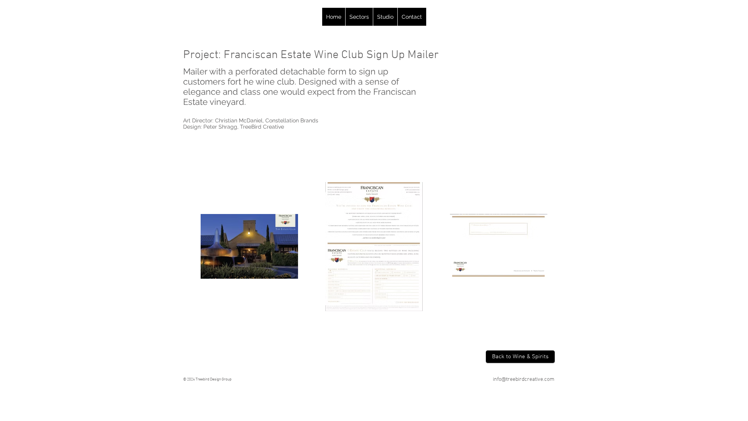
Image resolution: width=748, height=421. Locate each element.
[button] (359, 17)
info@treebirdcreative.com (523, 379)
